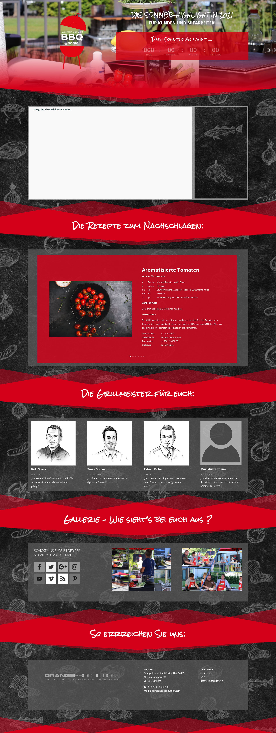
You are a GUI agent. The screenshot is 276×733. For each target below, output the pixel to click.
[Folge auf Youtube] (39, 579)
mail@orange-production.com (164, 690)
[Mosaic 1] (212, 589)
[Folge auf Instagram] (74, 567)
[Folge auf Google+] (63, 567)
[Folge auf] (39, 590)
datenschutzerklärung (211, 680)
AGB (202, 677)
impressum (206, 673)
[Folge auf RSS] (63, 579)
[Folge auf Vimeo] (51, 579)
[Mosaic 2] (141, 589)
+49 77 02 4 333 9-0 (158, 686)
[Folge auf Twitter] (51, 567)
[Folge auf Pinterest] (74, 579)
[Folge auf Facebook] (39, 567)
